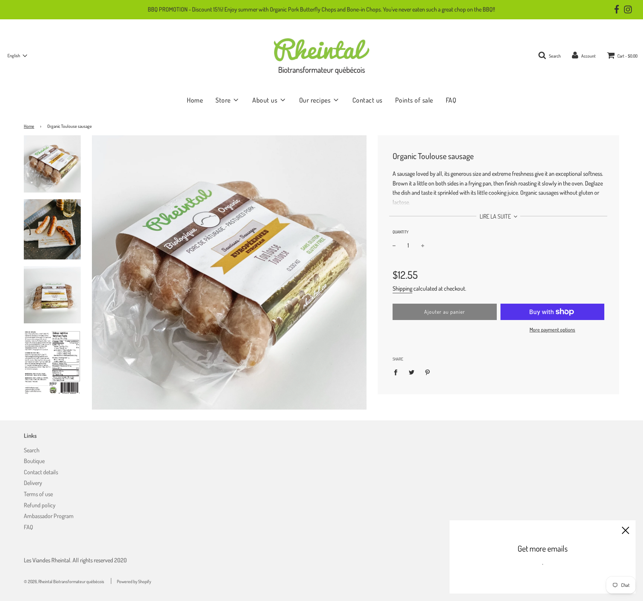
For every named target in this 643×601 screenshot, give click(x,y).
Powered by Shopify (134, 581)
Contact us (367, 100)
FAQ (451, 100)
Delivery (33, 483)
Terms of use (38, 494)
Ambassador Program (49, 516)
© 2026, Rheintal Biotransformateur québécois (64, 581)
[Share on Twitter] (411, 371)
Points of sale (414, 100)
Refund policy (39, 505)
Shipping (402, 288)
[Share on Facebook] (398, 371)
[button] (17, 55)
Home (195, 100)
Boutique (34, 461)
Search (31, 450)
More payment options (552, 329)
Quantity (401, 232)
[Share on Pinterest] (427, 371)
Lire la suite (496, 216)
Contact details (41, 472)
